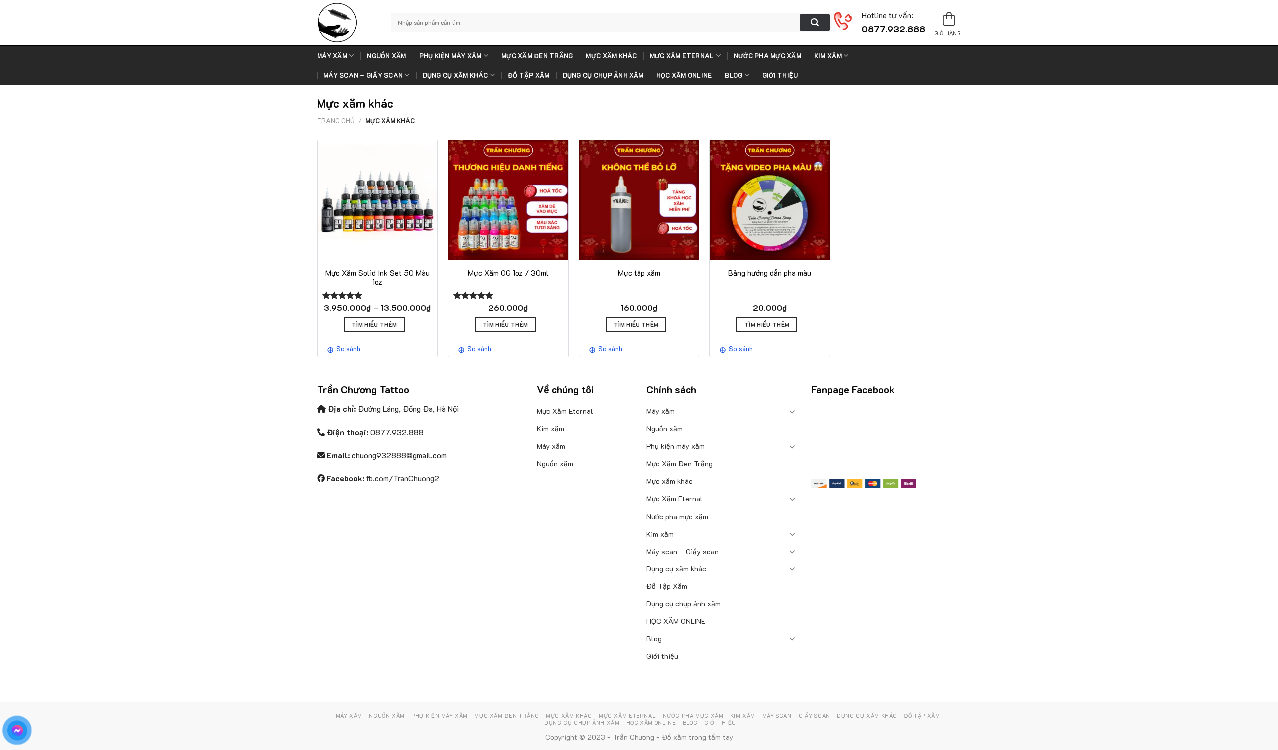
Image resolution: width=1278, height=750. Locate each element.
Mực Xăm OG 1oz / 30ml (508, 273)
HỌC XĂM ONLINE (684, 75)
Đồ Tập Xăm (529, 75)
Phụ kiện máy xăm (450, 56)
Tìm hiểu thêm (374, 324)
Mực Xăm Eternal (682, 56)
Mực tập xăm (639, 273)
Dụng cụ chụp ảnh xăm (603, 75)
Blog (733, 75)
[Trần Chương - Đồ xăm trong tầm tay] (346, 22)
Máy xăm (332, 56)
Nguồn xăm (386, 56)
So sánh (348, 348)
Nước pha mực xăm (767, 56)
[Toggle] (793, 411)
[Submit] (815, 22)
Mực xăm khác (611, 56)
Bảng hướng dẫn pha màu (769, 273)
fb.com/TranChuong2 (402, 478)
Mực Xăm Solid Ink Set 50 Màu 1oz (377, 277)
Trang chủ (336, 121)
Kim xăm (828, 56)
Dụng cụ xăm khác (455, 75)
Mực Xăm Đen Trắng (537, 56)
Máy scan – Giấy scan (363, 75)
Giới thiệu (780, 75)
